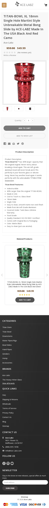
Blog (4, 421)
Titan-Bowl (6, 331)
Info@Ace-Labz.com (13, 450)
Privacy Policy (8, 413)
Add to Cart (25, 300)
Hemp (4, 358)
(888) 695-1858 (11, 447)
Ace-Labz (6, 375)
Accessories (7, 362)
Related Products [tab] (24, 239)
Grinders (6, 354)
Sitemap (5, 426)
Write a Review (10, 55)
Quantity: (18, 120)
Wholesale (6, 404)
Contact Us (6, 417)
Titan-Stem (7, 327)
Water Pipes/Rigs (9, 340)
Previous (2, 275)
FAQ (4, 395)
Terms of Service (9, 408)
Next (47, 275)
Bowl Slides (7, 345)
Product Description (24, 152)
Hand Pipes (7, 349)
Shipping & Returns (10, 399)
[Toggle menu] (4, 5)
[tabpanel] (24, 275)
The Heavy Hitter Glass (12, 379)
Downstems (7, 336)
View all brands (8, 383)
